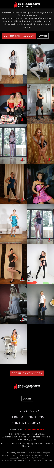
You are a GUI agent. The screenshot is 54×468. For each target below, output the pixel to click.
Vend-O (24, 453)
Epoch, (6, 453)
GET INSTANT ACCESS (19, 35)
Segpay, (13, 453)
